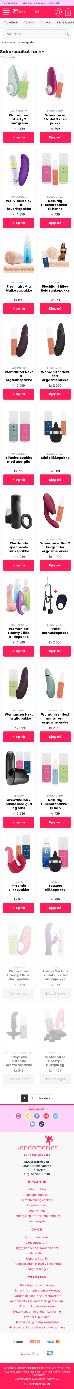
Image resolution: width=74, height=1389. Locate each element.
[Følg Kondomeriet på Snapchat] (27, 1118)
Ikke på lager (19, 993)
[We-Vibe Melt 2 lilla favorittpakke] (19, 150)
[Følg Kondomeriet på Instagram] (18, 1118)
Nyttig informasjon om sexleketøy (37, 1290)
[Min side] (58, 11)
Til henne (11, 22)
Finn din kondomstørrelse (37, 1306)
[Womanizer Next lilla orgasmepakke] (19, 321)
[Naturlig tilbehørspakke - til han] (55, 749)
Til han (29, 22)
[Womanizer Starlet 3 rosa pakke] (55, 64)
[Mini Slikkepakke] (55, 407)
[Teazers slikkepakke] (55, 835)
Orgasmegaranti (37, 1242)
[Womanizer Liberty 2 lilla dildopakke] (19, 578)
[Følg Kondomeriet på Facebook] (36, 1118)
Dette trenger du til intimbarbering (37, 1311)
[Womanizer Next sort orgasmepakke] (55, 321)
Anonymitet (54, 3)
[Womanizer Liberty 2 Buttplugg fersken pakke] (55, 1006)
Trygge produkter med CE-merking (37, 1263)
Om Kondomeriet (37, 1237)
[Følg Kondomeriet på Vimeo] (55, 1118)
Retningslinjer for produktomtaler (37, 1216)
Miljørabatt (37, 1253)
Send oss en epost (37, 1154)
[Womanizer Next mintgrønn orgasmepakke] (55, 664)
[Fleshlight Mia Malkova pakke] (19, 236)
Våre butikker (37, 1189)
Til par (45, 22)
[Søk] (67, 34)
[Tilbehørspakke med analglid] (19, 407)
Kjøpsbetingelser (37, 1195)
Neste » (45, 1098)
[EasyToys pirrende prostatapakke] (19, 1006)
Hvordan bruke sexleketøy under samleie (37, 1327)
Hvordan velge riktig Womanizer (37, 1322)
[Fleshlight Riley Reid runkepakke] (55, 236)
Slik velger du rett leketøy (37, 1285)
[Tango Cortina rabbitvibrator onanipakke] (55, 921)
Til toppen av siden (37, 1384)
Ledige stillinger (37, 1269)
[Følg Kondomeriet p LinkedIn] (32, 1126)
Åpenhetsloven (37, 1205)
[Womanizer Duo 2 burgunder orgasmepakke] (55, 492)
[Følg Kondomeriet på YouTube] (46, 1118)
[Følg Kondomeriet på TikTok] (41, 1126)
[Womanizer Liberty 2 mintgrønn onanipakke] (19, 64)
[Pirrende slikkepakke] (19, 835)
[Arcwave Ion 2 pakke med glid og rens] (19, 749)
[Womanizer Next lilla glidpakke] (19, 664)
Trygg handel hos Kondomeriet (37, 1248)
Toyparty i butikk (37, 1258)
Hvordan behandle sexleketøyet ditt (37, 1296)
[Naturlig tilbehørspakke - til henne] (55, 150)
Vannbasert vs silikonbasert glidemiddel (37, 1301)
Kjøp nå (18, 137)
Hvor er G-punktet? (37, 1317)
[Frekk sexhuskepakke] (55, 578)
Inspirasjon (37, 1221)
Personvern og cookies (37, 1200)
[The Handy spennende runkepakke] (19, 492)
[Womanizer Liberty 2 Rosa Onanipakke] (19, 921)
